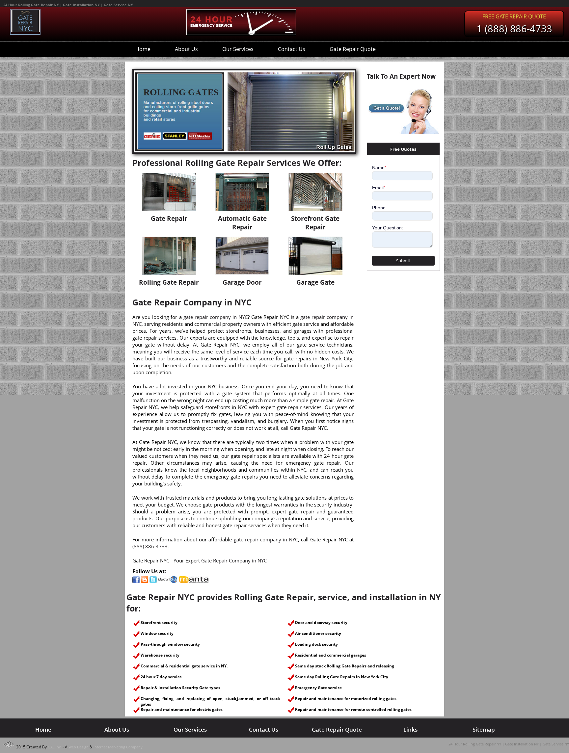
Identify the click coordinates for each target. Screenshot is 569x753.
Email (378, 187)
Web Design (78, 746)
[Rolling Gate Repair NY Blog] (144, 581)
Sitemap (484, 729)
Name (379, 167)
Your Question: (387, 227)
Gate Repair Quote (353, 49)
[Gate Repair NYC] (25, 30)
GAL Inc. (55, 746)
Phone (379, 207)
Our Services (238, 49)
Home (142, 49)
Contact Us (291, 49)
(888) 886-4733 (150, 546)
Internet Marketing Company (118, 746)
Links (410, 729)
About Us (186, 49)
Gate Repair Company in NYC (234, 560)
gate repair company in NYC (215, 317)
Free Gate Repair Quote (514, 16)
